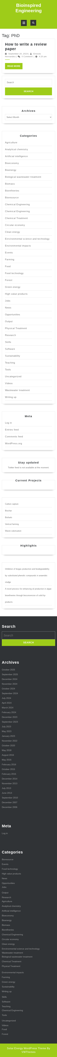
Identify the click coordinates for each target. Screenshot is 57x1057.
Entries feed (12, 429)
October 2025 (8, 669)
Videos (9, 383)
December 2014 (9, 778)
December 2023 (9, 717)
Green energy (13, 287)
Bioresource (12, 197)
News (8, 307)
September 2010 (10, 797)
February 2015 (9, 774)
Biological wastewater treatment (23, 177)
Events (9, 252)
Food (8, 266)
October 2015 (8, 769)
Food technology (14, 273)
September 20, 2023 (18, 54)
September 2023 (10, 722)
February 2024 (9, 712)
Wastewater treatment (17, 390)
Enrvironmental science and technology (27, 238)
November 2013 (9, 783)
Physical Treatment (16, 328)
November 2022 (9, 741)
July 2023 (6, 726)
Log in (8, 422)
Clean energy (12, 232)
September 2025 (10, 674)
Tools (8, 369)
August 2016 (8, 755)
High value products (16, 294)
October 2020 (8, 745)
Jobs (7, 300)
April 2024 (7, 703)
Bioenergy (10, 170)
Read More (14, 67)
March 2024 (7, 707)
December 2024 (9, 679)
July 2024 (6, 698)
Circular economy (15, 225)
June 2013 (7, 793)
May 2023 (6, 731)
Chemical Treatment (16, 218)
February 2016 (9, 764)
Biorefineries (12, 190)
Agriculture (11, 142)
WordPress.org (13, 443)
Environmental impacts (18, 245)
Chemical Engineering (17, 204)
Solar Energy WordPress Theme (26, 1048)
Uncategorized (13, 376)
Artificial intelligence (16, 156)
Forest (8, 280)
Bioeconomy (12, 163)
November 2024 (9, 684)
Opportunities (12, 314)
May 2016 (6, 759)
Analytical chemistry (16, 149)
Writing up (10, 397)
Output (9, 321)
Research (10, 335)
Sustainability (12, 355)
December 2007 (9, 802)
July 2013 (6, 788)
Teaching (10, 362)
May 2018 (6, 750)
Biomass (10, 183)
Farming (9, 259)
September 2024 (10, 693)
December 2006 (9, 807)
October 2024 (8, 688)
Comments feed (14, 436)
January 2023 (8, 736)
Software (10, 349)
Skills (8, 342)
